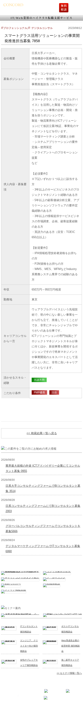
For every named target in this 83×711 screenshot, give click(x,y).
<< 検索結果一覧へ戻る (42, 433)
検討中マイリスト (41, 414)
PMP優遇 (39, 392)
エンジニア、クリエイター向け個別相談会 (29, 645)
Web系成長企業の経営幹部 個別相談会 (70, 645)
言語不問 (39, 379)
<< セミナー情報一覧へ (69, 673)
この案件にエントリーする (41, 405)
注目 (54, 392)
